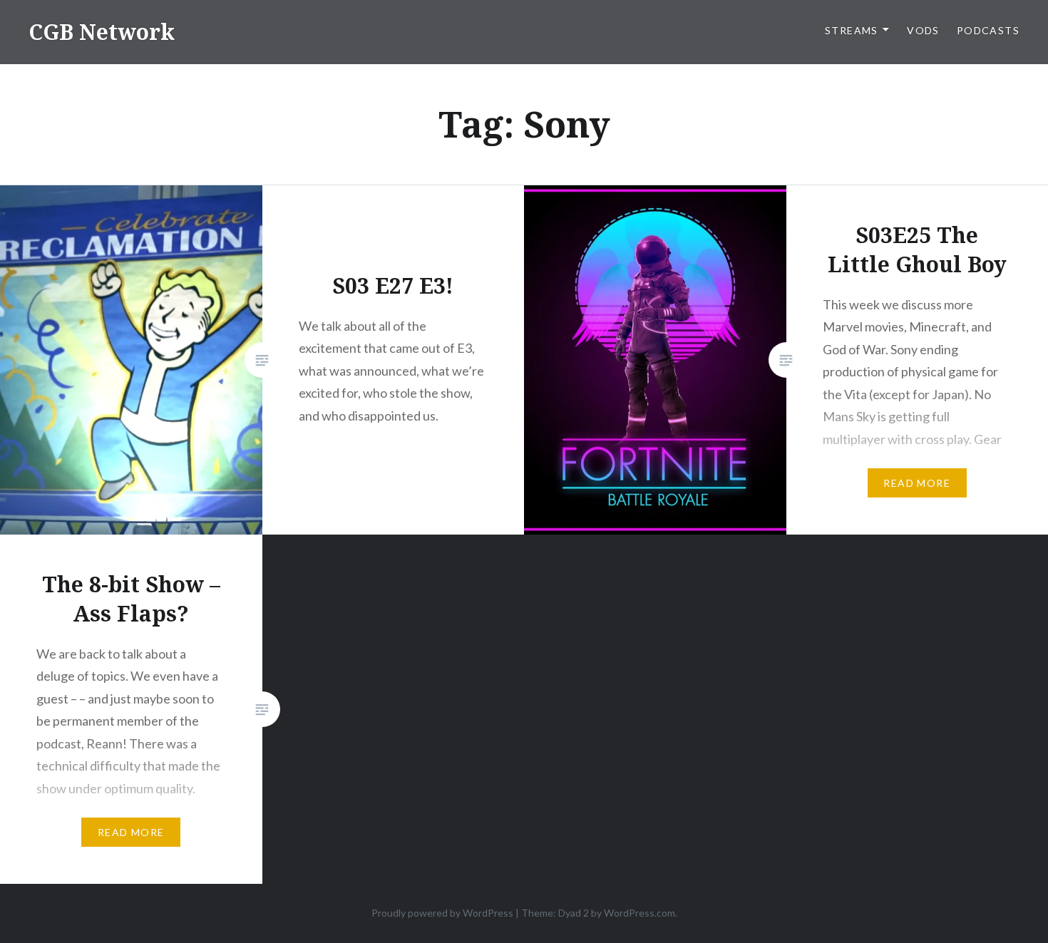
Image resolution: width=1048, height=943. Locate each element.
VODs (923, 30)
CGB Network (102, 31)
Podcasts (988, 30)
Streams (851, 30)
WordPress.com (639, 913)
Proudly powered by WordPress (442, 913)
